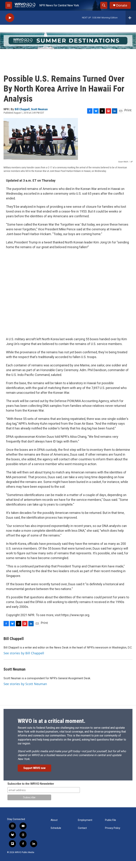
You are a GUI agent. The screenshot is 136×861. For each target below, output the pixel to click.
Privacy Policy (112, 828)
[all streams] (131, 18)
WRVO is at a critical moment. (51, 721)
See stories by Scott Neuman (25, 684)
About (54, 820)
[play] (10, 18)
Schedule (56, 828)
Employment (85, 820)
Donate (121, 5)
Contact (82, 828)
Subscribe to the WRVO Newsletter (30, 783)
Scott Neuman (39, 109)
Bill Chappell (22, 109)
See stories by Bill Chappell (24, 653)
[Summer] (68, 40)
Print (128, 110)
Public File (110, 820)
